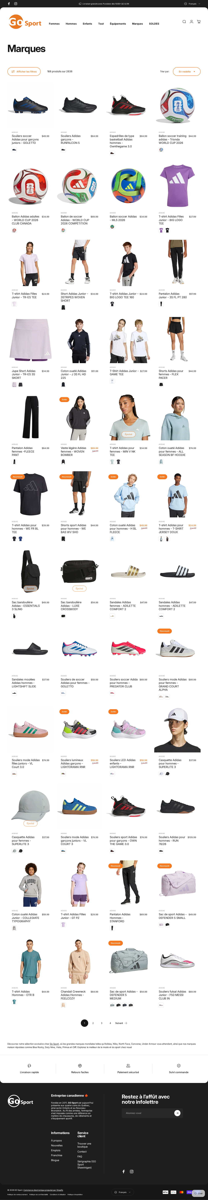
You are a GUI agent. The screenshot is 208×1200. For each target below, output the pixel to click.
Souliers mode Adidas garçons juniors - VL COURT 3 (75, 840)
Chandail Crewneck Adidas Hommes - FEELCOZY (73, 995)
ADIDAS (15, 132)
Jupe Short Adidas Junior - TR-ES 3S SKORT (23, 374)
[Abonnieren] (177, 1113)
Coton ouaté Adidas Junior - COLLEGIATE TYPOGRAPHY (25, 918)
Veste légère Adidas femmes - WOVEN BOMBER (73, 451)
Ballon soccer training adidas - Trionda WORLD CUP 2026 (172, 139)
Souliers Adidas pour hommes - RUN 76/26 (172, 840)
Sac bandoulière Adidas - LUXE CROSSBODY (71, 606)
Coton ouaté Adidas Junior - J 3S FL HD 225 (73, 374)
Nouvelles (57, 1145)
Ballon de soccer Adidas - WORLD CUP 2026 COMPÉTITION (75, 220)
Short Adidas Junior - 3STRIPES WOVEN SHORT (74, 297)
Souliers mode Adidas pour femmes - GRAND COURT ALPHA (173, 685)
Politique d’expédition (75, 1194)
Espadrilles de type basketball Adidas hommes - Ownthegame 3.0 (122, 141)
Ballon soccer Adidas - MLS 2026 (123, 218)
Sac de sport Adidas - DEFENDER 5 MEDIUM (124, 995)
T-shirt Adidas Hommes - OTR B (23, 993)
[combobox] (192, 3)
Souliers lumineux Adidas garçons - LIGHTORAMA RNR (73, 763)
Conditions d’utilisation (58, 1194)
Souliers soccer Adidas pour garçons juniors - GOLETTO (25, 139)
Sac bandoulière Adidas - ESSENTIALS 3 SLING (26, 606)
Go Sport (54, 1044)
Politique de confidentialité (38, 1194)
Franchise (56, 1155)
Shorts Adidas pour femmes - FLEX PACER (171, 374)
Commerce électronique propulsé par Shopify (43, 1190)
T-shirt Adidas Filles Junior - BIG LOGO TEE (171, 220)
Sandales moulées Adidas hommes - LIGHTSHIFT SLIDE (24, 683)
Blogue (55, 1160)
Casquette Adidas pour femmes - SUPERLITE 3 (23, 840)
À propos (56, 1140)
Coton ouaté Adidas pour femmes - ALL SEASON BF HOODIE (172, 451)
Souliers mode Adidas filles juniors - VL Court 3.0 (26, 763)
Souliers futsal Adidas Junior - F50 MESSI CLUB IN (172, 995)
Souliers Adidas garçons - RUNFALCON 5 (71, 139)
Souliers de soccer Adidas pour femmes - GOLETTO (75, 683)
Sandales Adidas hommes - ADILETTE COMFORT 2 (172, 606)
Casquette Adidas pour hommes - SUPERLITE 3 (170, 763)
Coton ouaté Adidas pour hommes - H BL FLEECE (123, 529)
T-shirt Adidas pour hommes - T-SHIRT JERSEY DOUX (171, 529)
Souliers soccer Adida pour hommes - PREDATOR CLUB (124, 683)
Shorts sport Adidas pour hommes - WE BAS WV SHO (73, 529)
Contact (82, 1151)
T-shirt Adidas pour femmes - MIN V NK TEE (122, 451)
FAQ (79, 1156)
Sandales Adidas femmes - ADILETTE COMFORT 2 (123, 606)
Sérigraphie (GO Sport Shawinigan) (86, 1164)
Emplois (55, 1150)
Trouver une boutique (84, 1145)
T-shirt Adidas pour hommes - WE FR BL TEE (25, 529)
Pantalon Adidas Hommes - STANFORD (120, 918)
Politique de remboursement (17, 1194)
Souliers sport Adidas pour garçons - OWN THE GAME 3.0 (123, 840)
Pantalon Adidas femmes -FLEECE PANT (23, 451)
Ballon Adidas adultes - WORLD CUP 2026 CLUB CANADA (25, 220)
